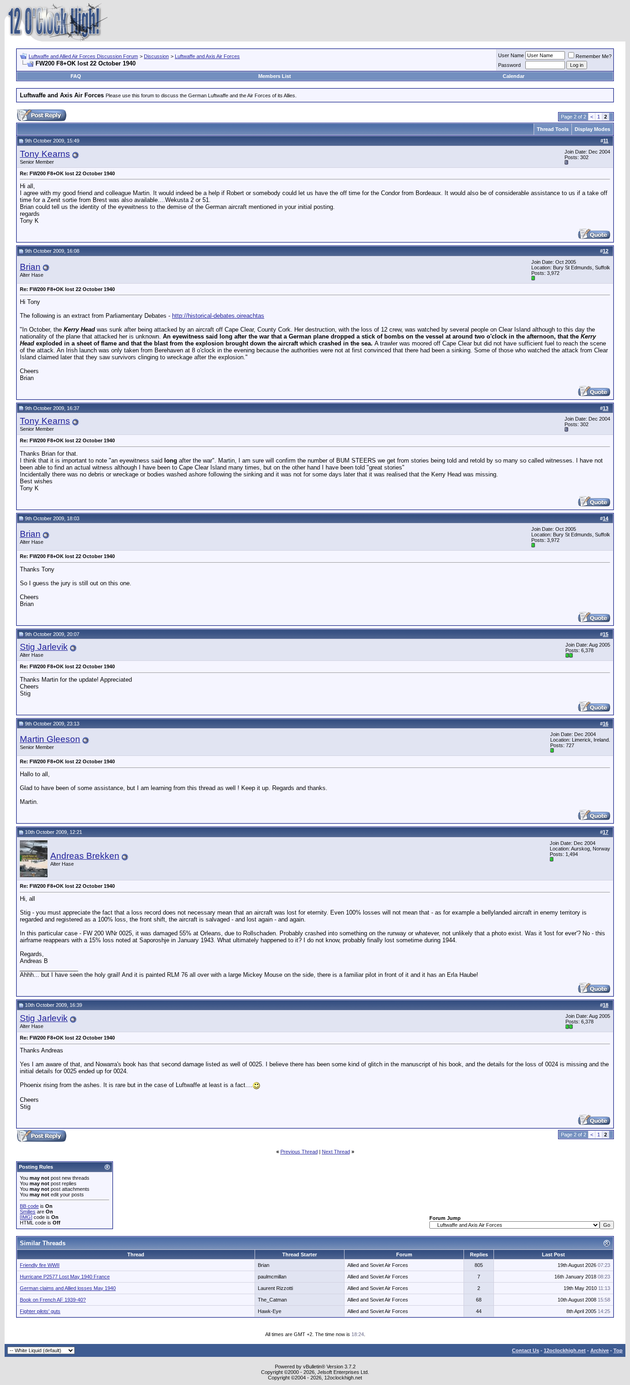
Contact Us (525, 1350)
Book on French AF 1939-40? (53, 1299)
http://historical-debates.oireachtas (218, 315)
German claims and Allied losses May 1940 (68, 1288)
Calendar (513, 76)
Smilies (28, 1211)
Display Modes (592, 129)
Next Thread (336, 1151)
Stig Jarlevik (44, 647)
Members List (274, 76)
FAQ (76, 76)
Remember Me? (594, 56)
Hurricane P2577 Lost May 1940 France (65, 1276)
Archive (599, 1350)
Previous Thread (299, 1151)
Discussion (156, 56)
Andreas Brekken (84, 856)
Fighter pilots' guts (40, 1311)
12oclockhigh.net (565, 1350)
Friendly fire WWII (39, 1265)
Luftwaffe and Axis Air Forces (207, 56)
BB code (29, 1206)
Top (618, 1350)
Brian (30, 267)
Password (509, 65)
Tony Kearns (45, 154)
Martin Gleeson (50, 739)
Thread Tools (553, 129)
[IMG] (26, 1217)
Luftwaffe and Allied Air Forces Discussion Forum (83, 56)
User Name (511, 55)
